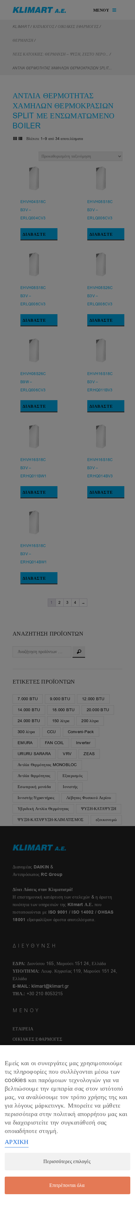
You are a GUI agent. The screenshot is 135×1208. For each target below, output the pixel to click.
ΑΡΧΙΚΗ (17, 1142)
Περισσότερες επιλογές (66, 1161)
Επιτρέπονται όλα (66, 1185)
